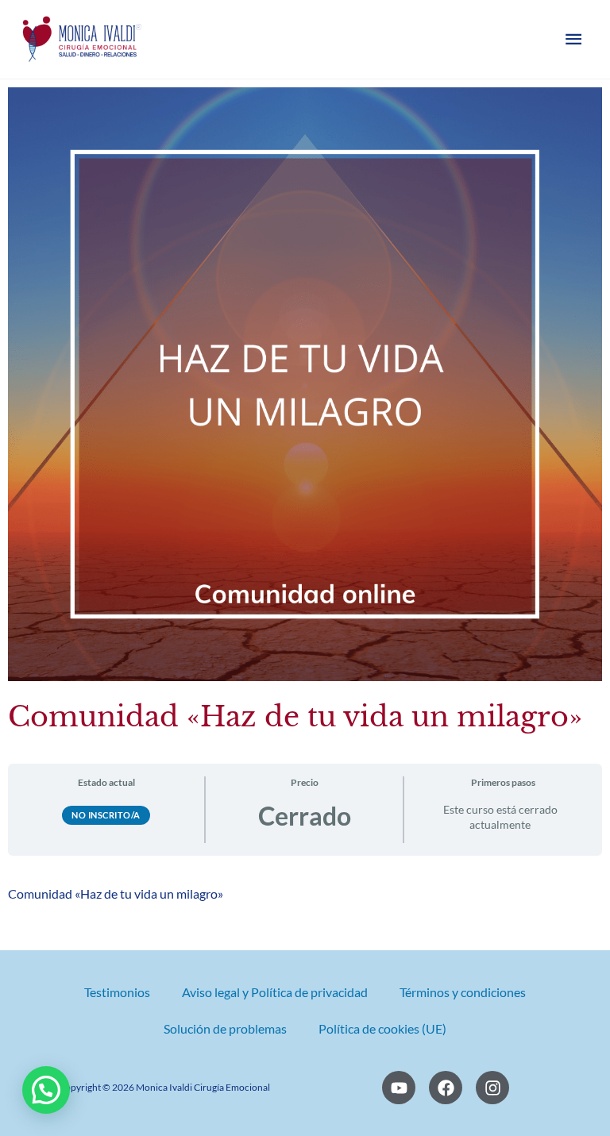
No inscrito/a (106, 815)
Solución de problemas (225, 1029)
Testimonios (117, 992)
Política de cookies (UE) (382, 1029)
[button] (46, 1090)
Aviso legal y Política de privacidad (275, 992)
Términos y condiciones (463, 992)
